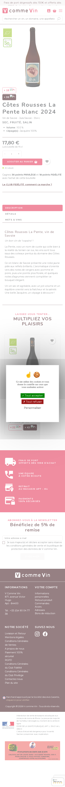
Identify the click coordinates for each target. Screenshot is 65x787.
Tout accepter (33, 395)
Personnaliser (32, 407)
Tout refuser (33, 401)
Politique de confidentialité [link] (32, 413)
